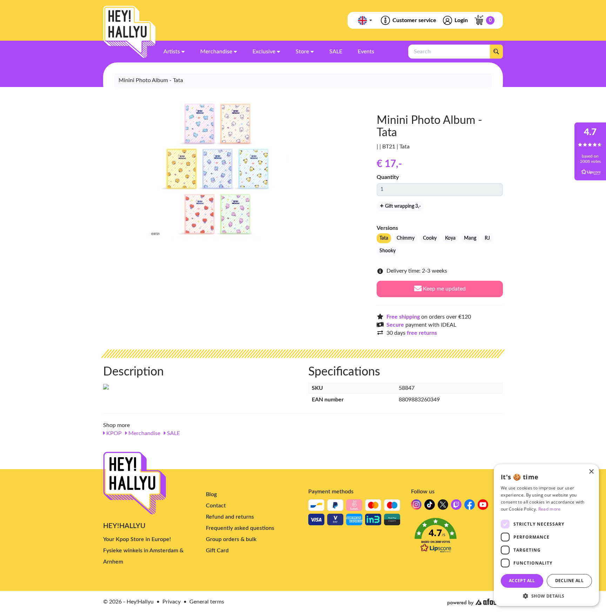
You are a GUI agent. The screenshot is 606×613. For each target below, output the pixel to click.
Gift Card (217, 550)
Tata (383, 238)
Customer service (414, 20)
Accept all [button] (522, 581)
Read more (549, 509)
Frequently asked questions (240, 528)
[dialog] (546, 535)
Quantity (388, 177)
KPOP (113, 433)
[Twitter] (443, 506)
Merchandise (143, 433)
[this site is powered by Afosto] (475, 602)
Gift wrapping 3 (402, 206)
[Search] (496, 52)
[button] (457, 537)
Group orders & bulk (231, 539)
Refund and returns (230, 517)
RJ (487, 238)
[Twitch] (456, 506)
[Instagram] (416, 506)
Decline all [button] (569, 581)
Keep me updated (444, 289)
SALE (173, 433)
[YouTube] (483, 506)
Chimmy (406, 238)
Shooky (387, 250)
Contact (216, 505)
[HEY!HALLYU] (129, 32)
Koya (450, 238)
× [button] (591, 471)
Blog (211, 494)
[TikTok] (429, 506)
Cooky (430, 238)
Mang (470, 238)
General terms (206, 602)
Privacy (171, 602)
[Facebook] (469, 506)
